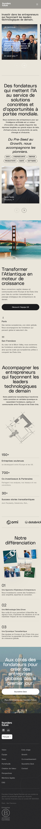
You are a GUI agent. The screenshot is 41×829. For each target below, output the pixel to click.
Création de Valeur (9, 770)
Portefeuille (6, 765)
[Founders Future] (6, 4)
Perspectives (7, 775)
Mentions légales (8, 779)
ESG (3, 784)
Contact (25, 770)
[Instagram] (8, 732)
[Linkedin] (3, 732)
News (4, 761)
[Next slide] (24, 65)
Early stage (26, 751)
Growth (24, 756)
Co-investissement (29, 761)
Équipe (4, 756)
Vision (4, 751)
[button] (7, 738)
